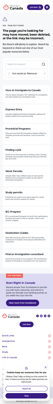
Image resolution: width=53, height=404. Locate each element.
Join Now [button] (33, 7)
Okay (26, 396)
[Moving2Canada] (13, 7)
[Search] (43, 64)
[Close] (46, 367)
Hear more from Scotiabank (22, 303)
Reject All (26, 389)
